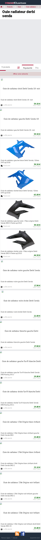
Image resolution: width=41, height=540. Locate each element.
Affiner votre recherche (20, 74)
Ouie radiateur (31, 7)
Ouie (19, 7)
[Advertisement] (20, 41)
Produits (10, 7)
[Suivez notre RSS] (18, 533)
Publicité (15, 537)
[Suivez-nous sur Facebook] (23, 533)
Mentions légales (5, 537)
